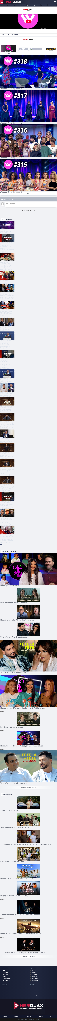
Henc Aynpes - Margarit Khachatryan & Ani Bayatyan (22, 708)
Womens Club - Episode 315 (12, 192)
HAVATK (44, 5)
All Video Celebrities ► (28, 787)
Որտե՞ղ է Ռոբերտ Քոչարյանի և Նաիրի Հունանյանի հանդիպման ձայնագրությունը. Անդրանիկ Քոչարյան (6, 521)
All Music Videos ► (28, 956)
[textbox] (30, 204)
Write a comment (37, 49)
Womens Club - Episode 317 (12, 123)
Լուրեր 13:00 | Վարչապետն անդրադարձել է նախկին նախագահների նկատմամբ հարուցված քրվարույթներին (5, 363)
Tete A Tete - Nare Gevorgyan (13, 672)
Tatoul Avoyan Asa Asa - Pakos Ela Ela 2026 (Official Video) (25, 844)
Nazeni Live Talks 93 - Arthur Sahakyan (17, 620)
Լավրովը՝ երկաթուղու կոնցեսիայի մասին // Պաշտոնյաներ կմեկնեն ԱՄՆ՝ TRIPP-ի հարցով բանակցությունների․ (7, 313)
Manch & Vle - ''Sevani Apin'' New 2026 (16, 879)
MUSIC (30, 5)
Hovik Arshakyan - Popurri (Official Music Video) (20, 933)
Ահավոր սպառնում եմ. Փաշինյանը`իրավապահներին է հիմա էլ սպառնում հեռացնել (9, 380)
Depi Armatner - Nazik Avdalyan (13, 603)
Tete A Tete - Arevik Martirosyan (14, 637)
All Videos (28, 194)
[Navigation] (1, 2)
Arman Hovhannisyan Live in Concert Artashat (20, 915)
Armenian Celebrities (9, 551)
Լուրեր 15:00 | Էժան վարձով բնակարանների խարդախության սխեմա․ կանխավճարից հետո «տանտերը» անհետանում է (7, 247)
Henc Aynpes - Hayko (9, 586)
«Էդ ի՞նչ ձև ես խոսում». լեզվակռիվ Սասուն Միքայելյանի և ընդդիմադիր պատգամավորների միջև (7, 425)
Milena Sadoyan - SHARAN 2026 (14, 896)
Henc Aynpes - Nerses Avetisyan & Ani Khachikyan (21, 746)
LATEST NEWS (8, 219)
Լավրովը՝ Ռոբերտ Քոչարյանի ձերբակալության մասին (5, 329)
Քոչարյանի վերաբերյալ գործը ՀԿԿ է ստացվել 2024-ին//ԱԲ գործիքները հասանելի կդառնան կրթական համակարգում (7, 296)
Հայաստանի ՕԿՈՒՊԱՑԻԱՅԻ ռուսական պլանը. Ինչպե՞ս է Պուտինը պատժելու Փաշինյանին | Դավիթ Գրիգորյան (6, 266)
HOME (3, 5)
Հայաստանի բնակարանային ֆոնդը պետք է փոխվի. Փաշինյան (7, 440)
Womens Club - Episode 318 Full (13, 89)
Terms (11, 199)
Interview (37, 5)
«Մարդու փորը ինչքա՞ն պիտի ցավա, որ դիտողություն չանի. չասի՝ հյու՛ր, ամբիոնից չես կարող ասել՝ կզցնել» (7, 488)
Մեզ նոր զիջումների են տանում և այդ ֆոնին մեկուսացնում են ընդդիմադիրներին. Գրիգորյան (7, 409)
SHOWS (17, 5)
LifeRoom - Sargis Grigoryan (12, 727)
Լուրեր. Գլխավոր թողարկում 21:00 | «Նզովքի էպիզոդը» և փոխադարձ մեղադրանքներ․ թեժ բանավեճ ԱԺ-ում (6, 505)
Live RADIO (52, 5)
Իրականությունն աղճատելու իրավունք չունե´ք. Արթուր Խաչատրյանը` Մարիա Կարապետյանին (7, 471)
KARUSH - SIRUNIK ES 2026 (12, 861)
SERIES (10, 5)
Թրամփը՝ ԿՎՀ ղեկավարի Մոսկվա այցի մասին (6, 282)
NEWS (24, 5)
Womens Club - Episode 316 (12, 158)
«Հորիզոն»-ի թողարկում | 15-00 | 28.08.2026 (6, 231)
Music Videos (7, 794)
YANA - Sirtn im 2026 (9, 810)
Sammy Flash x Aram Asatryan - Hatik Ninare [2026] (22, 952)
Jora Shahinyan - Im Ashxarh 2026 (14, 827)
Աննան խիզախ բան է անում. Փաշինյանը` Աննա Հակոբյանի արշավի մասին (7, 394)
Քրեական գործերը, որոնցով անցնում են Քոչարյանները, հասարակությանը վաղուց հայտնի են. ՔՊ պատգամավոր (7, 538)
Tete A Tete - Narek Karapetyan (13, 783)
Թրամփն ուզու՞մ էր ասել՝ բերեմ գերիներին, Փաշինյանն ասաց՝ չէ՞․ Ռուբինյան (7, 455)
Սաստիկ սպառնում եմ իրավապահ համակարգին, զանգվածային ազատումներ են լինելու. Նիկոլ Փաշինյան (7, 345)
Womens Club (8, 53)
